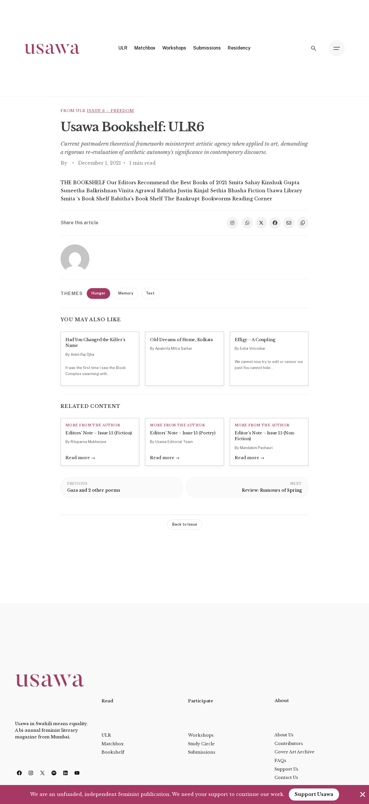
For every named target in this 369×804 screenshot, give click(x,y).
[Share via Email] (289, 223)
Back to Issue (184, 524)
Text (150, 293)
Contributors (288, 743)
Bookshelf (112, 752)
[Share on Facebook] (275, 223)
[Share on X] (261, 223)
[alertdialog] (184, 794)
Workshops (201, 735)
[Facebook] (19, 773)
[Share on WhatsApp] (247, 223)
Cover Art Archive (294, 751)
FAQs (280, 760)
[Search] (314, 48)
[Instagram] (31, 773)
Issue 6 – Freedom (110, 110)
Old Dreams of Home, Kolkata (181, 339)
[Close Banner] (362, 794)
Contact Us (286, 777)
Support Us (286, 769)
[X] (42, 773)
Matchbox (112, 743)
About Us (283, 735)
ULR (106, 735)
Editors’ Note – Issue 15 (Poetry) (182, 433)
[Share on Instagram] (232, 223)
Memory (125, 293)
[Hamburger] (337, 48)
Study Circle (201, 743)
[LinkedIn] (65, 773)
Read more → (80, 457)
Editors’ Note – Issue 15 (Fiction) (98, 433)
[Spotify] (54, 773)
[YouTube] (77, 773)
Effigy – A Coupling (255, 339)
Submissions (201, 752)
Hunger (98, 293)
